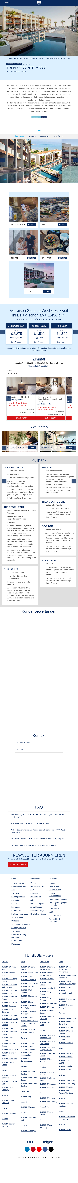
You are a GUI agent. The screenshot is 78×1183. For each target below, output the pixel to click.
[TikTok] (51, 1149)
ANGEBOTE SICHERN (18, 864)
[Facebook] (45, 1149)
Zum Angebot (16, 342)
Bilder (39, 131)
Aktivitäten (34, 58)
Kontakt (62, 58)
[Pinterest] (33, 1149)
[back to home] (39, 3)
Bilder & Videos (13, 58)
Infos (21, 58)
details (32, 448)
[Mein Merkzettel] (57, 3)
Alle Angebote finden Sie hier (39, 366)
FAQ (68, 58)
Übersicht (19, 136)
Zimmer (26, 58)
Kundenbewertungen (52, 58)
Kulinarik (41, 58)
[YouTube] (39, 1149)
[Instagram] (27, 1149)
